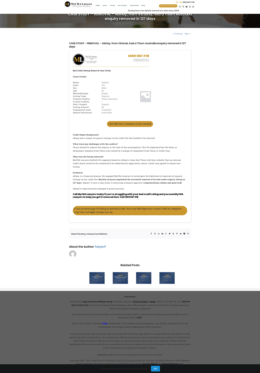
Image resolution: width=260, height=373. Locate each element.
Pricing (112, 5)
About (105, 5)
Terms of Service (170, 363)
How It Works (122, 5)
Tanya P (100, 247)
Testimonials (134, 5)
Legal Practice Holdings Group (97, 301)
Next (187, 34)
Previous (178, 34)
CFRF (139, 317)
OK (155, 368)
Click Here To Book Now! (168, 6)
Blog (143, 5)
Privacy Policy (150, 363)
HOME (98, 5)
